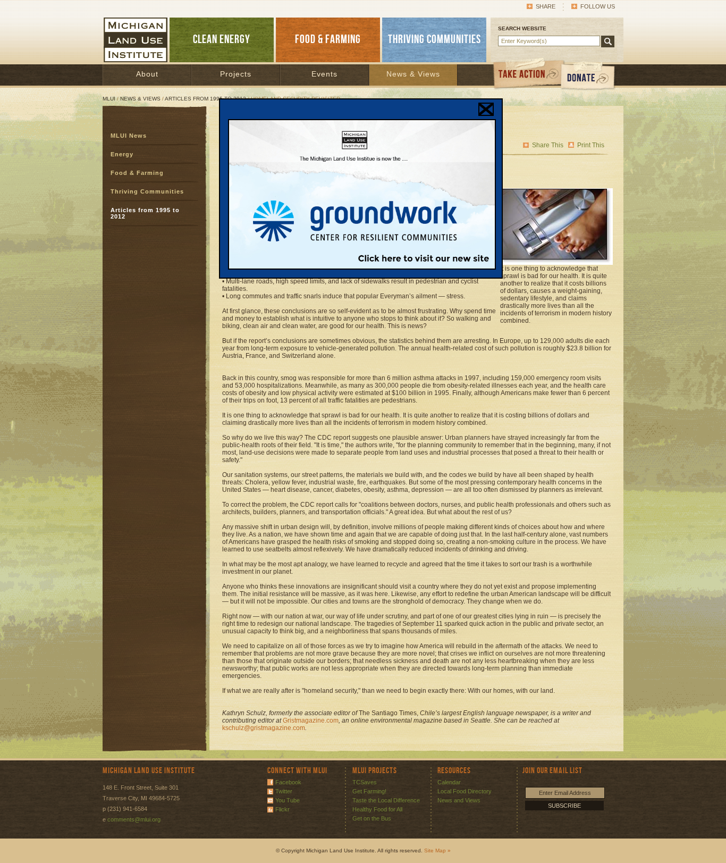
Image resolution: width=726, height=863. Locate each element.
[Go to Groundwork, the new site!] (362, 267)
